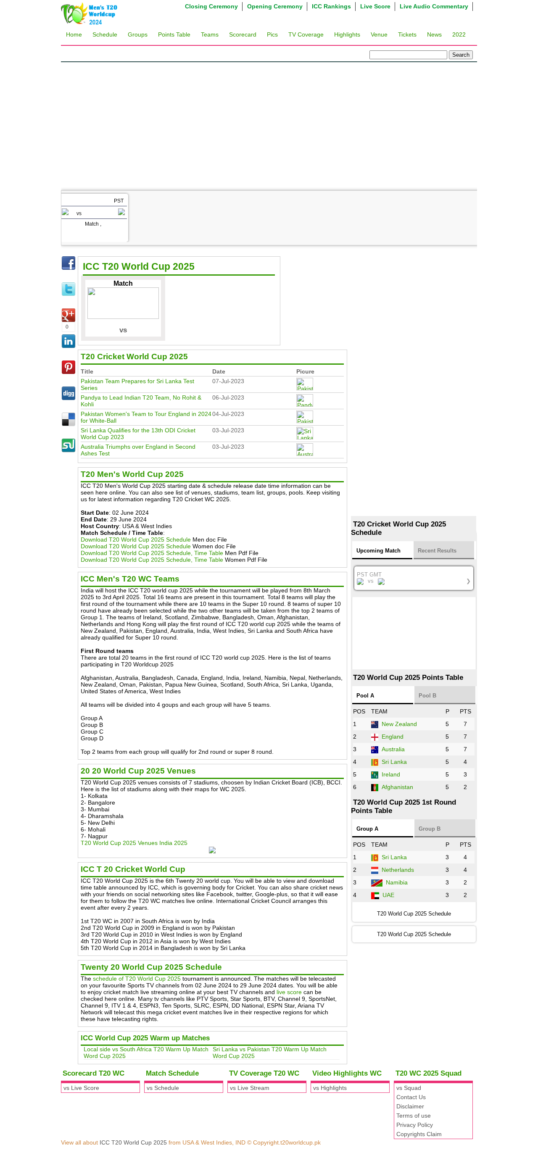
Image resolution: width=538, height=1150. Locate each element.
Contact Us (411, 1097)
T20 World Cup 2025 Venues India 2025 (134, 842)
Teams (210, 34)
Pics (272, 34)
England (393, 736)
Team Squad (109, 284)
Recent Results (437, 550)
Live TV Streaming (118, 317)
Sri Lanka (394, 761)
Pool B (427, 695)
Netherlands (398, 869)
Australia (393, 749)
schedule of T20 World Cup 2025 (137, 978)
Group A (367, 829)
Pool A (365, 695)
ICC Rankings (331, 6)
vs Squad (408, 1087)
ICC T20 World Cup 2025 (133, 1142)
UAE (388, 895)
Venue (379, 34)
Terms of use (413, 1115)
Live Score (375, 6)
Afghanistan (397, 787)
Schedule (104, 34)
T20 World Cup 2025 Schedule (414, 934)
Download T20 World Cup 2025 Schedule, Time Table (152, 553)
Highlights (347, 34)
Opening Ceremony (275, 6)
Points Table (174, 34)
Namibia (397, 882)
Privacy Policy (414, 1124)
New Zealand (399, 724)
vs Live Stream (249, 1087)
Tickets (407, 34)
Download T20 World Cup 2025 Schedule (136, 539)
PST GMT (414, 577)
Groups (138, 34)
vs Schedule (163, 1087)
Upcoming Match (378, 550)
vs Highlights (330, 1087)
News (434, 34)
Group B (429, 829)
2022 (459, 34)
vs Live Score (81, 1087)
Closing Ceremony (211, 6)
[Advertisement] (269, 125)
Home (74, 34)
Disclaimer (410, 1106)
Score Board (109, 300)
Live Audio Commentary (434, 6)
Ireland (391, 774)
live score (289, 992)
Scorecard (242, 34)
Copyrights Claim (419, 1134)
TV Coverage (306, 34)
